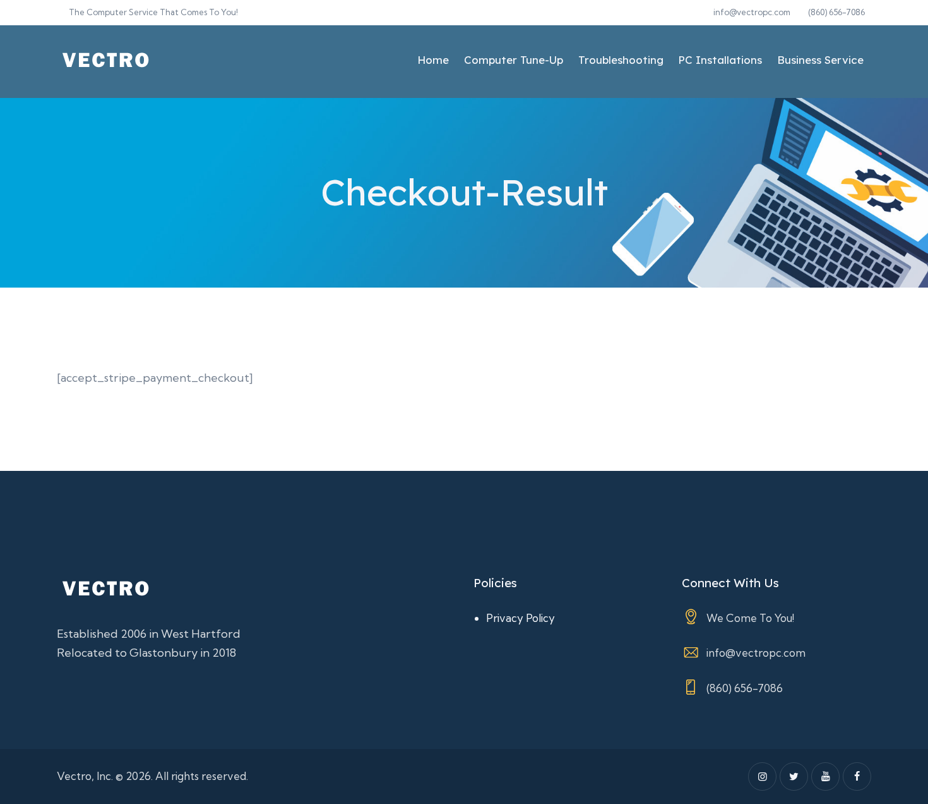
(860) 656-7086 (744, 688)
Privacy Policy (520, 617)
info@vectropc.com (756, 652)
